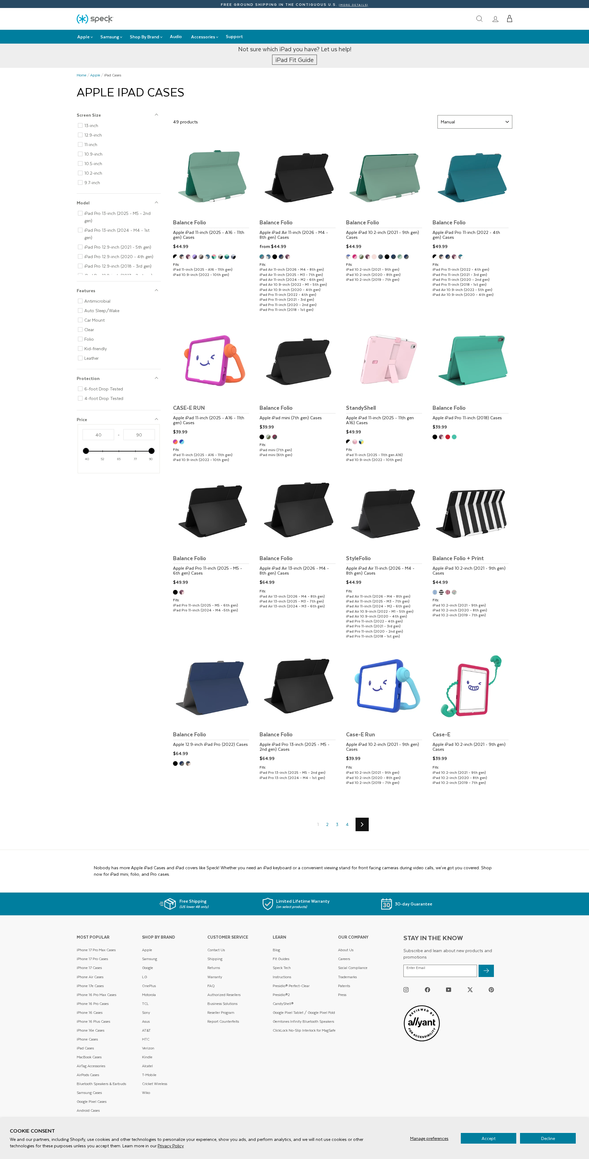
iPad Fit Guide (294, 59)
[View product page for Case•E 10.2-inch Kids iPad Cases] (472, 705)
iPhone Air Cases (90, 977)
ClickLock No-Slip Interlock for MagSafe (304, 1030)
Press (342, 995)
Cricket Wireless (154, 1084)
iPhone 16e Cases (90, 1030)
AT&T (146, 1030)
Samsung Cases (89, 1092)
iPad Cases (85, 1048)
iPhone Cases (87, 1039)
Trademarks (347, 977)
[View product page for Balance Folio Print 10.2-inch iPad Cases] (472, 529)
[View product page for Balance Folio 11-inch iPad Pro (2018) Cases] (472, 377)
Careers (344, 959)
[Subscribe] (486, 971)
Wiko (146, 1092)
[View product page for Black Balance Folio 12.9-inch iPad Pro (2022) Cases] (176, 764)
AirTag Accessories (91, 1066)
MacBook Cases (89, 1057)
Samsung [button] (109, 36)
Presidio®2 (281, 995)
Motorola (149, 995)
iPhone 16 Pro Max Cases (96, 995)
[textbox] (98, 434)
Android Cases (88, 1110)
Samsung (149, 959)
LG (144, 977)
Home (82, 75)
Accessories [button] (203, 36)
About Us (345, 950)
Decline (548, 1138)
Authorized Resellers (224, 995)
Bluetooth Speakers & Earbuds (101, 1084)
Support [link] (234, 36)
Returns (213, 968)
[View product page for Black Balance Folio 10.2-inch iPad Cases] (388, 257)
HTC (145, 1039)
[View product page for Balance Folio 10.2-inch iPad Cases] (386, 193)
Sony (146, 1012)
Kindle (147, 1057)
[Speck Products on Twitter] (470, 989)
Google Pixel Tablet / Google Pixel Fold (304, 1012)
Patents (344, 986)
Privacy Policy (171, 1145)
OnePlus (149, 986)
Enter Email (415, 967)
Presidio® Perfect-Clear (291, 986)
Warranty (214, 977)
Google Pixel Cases (91, 1101)
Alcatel (147, 1066)
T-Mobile (149, 1075)
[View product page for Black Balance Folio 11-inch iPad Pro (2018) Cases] (436, 437)
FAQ (211, 986)
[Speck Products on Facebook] (427, 989)
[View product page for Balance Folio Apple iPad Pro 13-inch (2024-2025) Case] (299, 705)
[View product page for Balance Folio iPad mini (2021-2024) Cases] (299, 377)
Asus (146, 1021)
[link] (495, 19)
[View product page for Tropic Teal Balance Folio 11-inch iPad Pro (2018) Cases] (455, 437)
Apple (95, 75)
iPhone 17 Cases (89, 968)
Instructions (282, 977)
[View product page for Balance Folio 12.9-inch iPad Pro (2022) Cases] (213, 703)
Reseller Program (220, 1012)
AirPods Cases (88, 1075)
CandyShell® (283, 1003)
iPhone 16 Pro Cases (93, 1003)
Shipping (214, 959)
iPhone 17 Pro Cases (92, 959)
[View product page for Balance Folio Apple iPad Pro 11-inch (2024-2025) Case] (213, 529)
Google (147, 968)
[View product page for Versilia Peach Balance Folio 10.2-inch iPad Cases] (375, 257)
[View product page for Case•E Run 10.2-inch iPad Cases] (386, 705)
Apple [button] (83, 36)
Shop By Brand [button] (144, 36)
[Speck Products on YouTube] (448, 989)
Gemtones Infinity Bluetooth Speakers (303, 1021)
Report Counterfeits (223, 1021)
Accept (488, 1138)
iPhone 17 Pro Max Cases (96, 950)
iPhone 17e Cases (90, 986)
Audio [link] (176, 36)
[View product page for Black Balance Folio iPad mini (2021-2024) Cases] (263, 437)
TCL (145, 1003)
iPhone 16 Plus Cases (93, 1021)
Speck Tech (282, 968)
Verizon (148, 1048)
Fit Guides (281, 959)
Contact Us (216, 950)
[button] (509, 19)
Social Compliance (353, 968)
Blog (276, 950)
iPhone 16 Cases (89, 1012)
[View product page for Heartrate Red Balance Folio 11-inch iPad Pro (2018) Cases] (448, 437)
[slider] (86, 451)
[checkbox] (121, 125)
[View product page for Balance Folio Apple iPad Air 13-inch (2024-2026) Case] (299, 529)
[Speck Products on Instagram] (406, 989)
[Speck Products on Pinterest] (491, 989)
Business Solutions (222, 1003)
